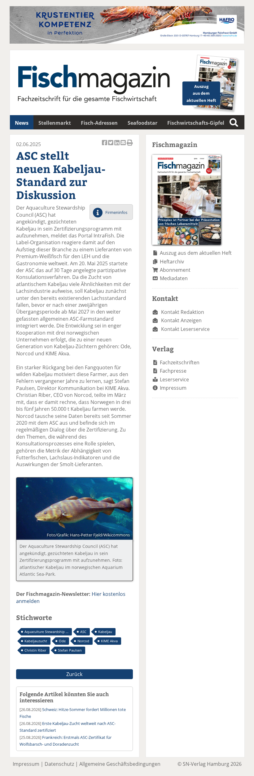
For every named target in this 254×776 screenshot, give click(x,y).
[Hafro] (127, 41)
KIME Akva (109, 641)
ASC (83, 631)
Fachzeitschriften (179, 362)
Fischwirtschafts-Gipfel (195, 122)
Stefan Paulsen (70, 650)
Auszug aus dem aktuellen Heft (196, 252)
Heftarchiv (172, 261)
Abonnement (175, 270)
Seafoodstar (142, 122)
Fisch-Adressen (99, 122)
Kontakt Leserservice (185, 329)
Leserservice (174, 379)
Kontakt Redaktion (182, 312)
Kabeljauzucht (35, 641)
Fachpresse (173, 370)
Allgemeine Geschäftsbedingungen (119, 764)
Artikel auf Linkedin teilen (117, 146)
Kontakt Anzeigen (181, 320)
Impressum (173, 387)
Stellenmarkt (54, 122)
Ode (62, 641)
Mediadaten (174, 278)
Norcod (83, 641)
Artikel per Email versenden (123, 146)
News (21, 122)
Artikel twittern (111, 146)
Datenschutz (59, 764)
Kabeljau (105, 631)
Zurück (74, 674)
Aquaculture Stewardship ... (46, 631)
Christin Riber (35, 650)
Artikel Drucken (130, 146)
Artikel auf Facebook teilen (105, 146)
